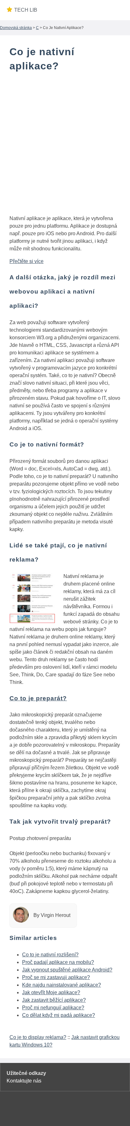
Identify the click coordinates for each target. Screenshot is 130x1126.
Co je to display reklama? (37, 1037)
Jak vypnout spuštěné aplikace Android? (67, 969)
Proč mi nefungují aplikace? (53, 1007)
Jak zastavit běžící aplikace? (54, 1000)
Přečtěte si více (26, 261)
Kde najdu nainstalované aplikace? (61, 985)
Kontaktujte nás (24, 1080)
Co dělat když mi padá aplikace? (58, 1015)
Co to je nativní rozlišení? (50, 954)
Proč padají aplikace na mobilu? (58, 962)
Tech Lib (25, 10)
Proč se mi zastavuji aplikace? (56, 977)
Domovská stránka (16, 28)
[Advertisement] (65, 145)
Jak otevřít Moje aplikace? (51, 992)
